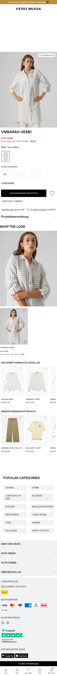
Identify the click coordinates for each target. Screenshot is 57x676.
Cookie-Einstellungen (28, 663)
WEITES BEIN (12, 514)
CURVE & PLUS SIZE (13, 497)
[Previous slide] (3, 382)
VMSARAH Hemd (16, 132)
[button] (5, 174)
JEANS (35, 487)
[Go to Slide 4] (34, 123)
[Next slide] (53, 382)
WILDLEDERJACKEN (42, 506)
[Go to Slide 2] (23, 123)
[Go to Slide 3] (29, 123)
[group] (12, 385)
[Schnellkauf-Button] (25, 342)
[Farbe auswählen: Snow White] (5, 156)
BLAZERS (37, 495)
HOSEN (36, 522)
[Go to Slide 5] (39, 123)
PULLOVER (11, 530)
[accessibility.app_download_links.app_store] (21, 657)
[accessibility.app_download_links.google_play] (8, 657)
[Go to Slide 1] (18, 123)
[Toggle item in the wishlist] (52, 193)
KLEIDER (9, 506)
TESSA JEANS (39, 514)
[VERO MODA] (28, 9)
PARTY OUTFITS (40, 530)
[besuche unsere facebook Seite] (2, 623)
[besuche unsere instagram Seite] (7, 623)
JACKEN (9, 487)
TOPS (8, 522)
